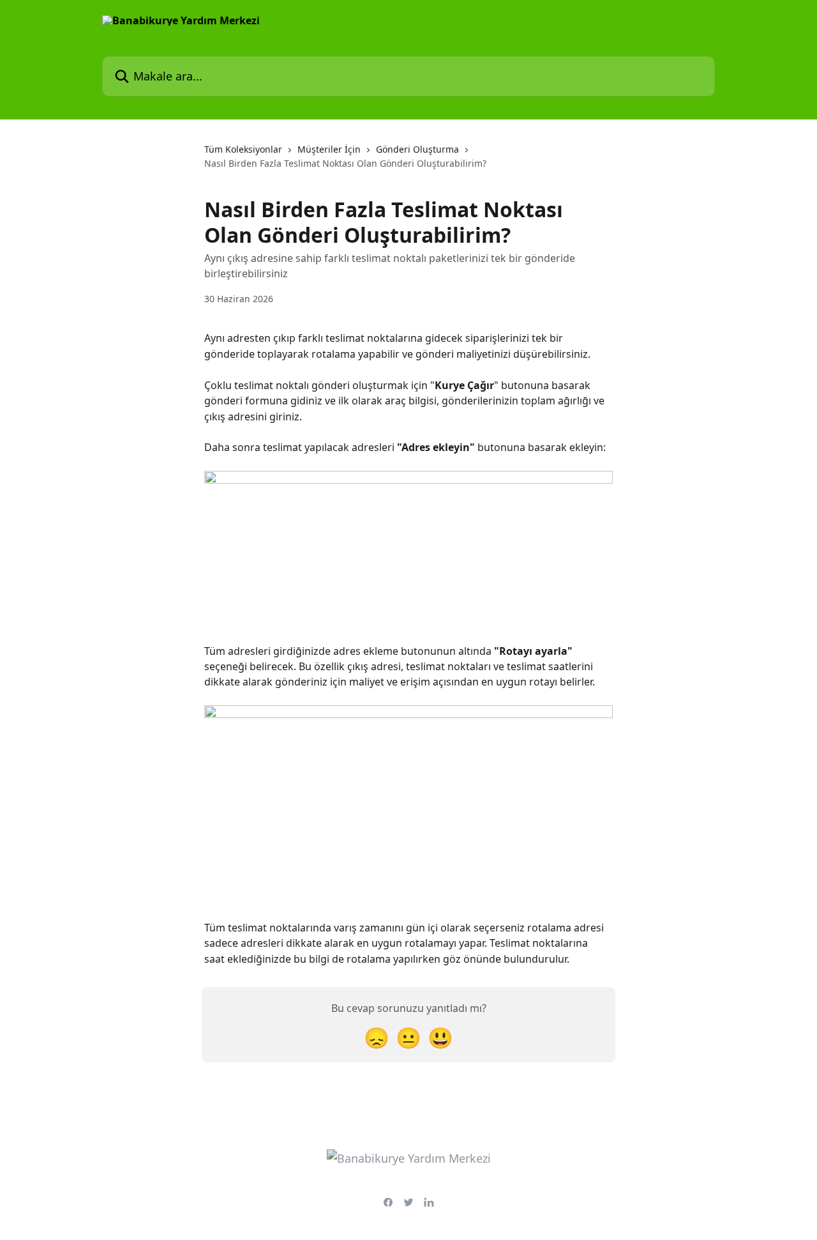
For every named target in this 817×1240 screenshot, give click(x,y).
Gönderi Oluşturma (417, 149)
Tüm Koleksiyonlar (243, 149)
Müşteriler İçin (329, 149)
